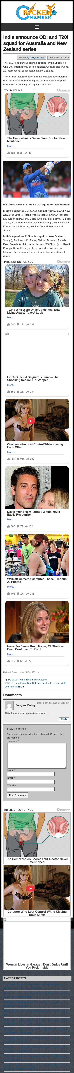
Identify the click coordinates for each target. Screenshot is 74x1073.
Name (11, 770)
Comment (13, 741)
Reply (64, 719)
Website (11, 785)
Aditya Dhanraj (37, 57)
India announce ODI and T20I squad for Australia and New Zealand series (35, 43)
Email (11, 777)
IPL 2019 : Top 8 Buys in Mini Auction (27, 679)
